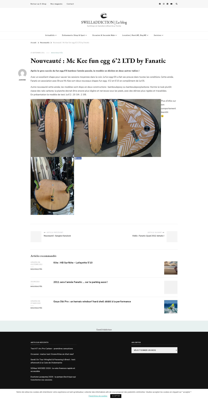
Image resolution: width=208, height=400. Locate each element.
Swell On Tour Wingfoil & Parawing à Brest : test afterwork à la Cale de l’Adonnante (53, 361)
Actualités (50, 35)
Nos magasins (56, 4)
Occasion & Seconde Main (103, 35)
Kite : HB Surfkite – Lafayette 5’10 (72, 262)
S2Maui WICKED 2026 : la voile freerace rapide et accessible (53, 370)
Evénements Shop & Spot (73, 35)
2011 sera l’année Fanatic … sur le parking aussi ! (80, 282)
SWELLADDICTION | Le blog (104, 22)
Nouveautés (57, 53)
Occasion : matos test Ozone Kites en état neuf (52, 354)
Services (157, 35)
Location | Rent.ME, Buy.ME (134, 35)
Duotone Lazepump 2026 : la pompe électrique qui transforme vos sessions (53, 378)
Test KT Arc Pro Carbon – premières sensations (52, 348)
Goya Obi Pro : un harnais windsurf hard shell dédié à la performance (92, 301)
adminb (22, 80)
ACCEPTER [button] (116, 396)
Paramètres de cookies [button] (98, 396)
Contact (70, 4)
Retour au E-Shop (38, 4)
